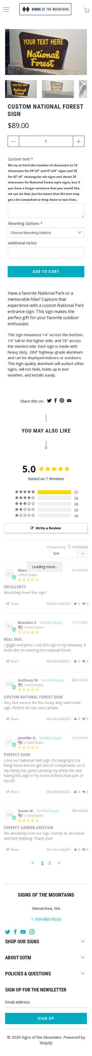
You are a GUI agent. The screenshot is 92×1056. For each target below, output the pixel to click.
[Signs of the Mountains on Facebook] (15, 931)
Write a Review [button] (48, 528)
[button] (77, 603)
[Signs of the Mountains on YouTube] (23, 931)
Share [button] (14, 603)
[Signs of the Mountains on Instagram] (31, 931)
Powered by (67, 547)
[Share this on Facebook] (55, 400)
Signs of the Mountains (42, 1037)
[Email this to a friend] (69, 400)
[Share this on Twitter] (49, 400)
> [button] (59, 863)
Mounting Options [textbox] (25, 223)
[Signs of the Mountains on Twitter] (7, 931)
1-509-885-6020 (46, 919)
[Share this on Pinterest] (62, 400)
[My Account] (4, 9)
